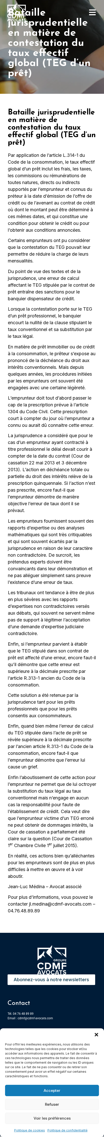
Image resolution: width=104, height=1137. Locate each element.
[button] (96, 1034)
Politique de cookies (29, 1130)
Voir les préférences (52, 1118)
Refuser (52, 1104)
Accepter (52, 1090)
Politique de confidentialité (67, 1130)
